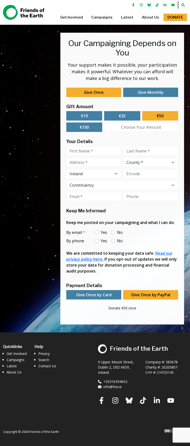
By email (75, 232)
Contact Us (47, 366)
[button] (71, 17)
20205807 (169, 367)
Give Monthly (151, 92)
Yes (104, 232)
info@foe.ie (112, 386)
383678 (172, 362)
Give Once (94, 92)
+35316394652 (115, 381)
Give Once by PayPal (150, 294)
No (120, 232)
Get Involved (17, 353)
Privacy (44, 353)
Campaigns (15, 359)
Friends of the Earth (19, 10)
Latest (12, 366)
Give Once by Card (94, 294)
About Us (14, 372)
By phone (75, 241)
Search (43, 359)
